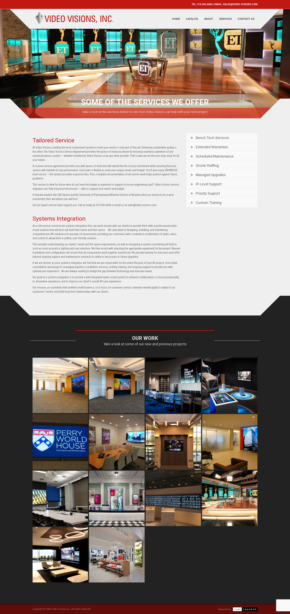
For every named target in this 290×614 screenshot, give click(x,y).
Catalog (192, 18)
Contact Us (246, 18)
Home (176, 18)
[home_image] (173, 441)
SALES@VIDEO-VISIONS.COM (240, 4)
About (208, 18)
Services (225, 18)
